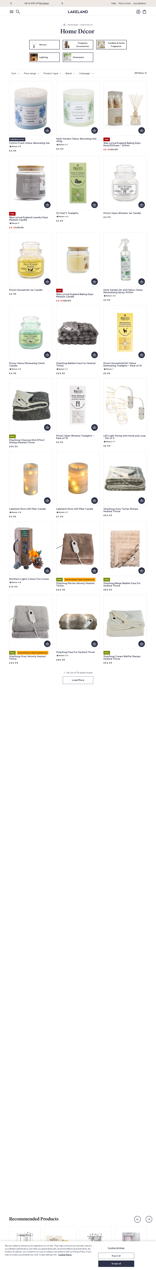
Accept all (116, 1264)
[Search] (17, 11)
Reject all (116, 1256)
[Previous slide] (137, 1219)
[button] (13, 3)
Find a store (125, 3)
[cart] (144, 11)
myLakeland (139, 3)
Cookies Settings (116, 1248)
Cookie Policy (65, 1255)
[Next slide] (149, 1219)
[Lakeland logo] (78, 11)
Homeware (73, 25)
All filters (139, 73)
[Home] (64, 24)
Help (113, 3)
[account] (138, 11)
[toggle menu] (11, 11)
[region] (78, 1255)
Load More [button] (78, 680)
